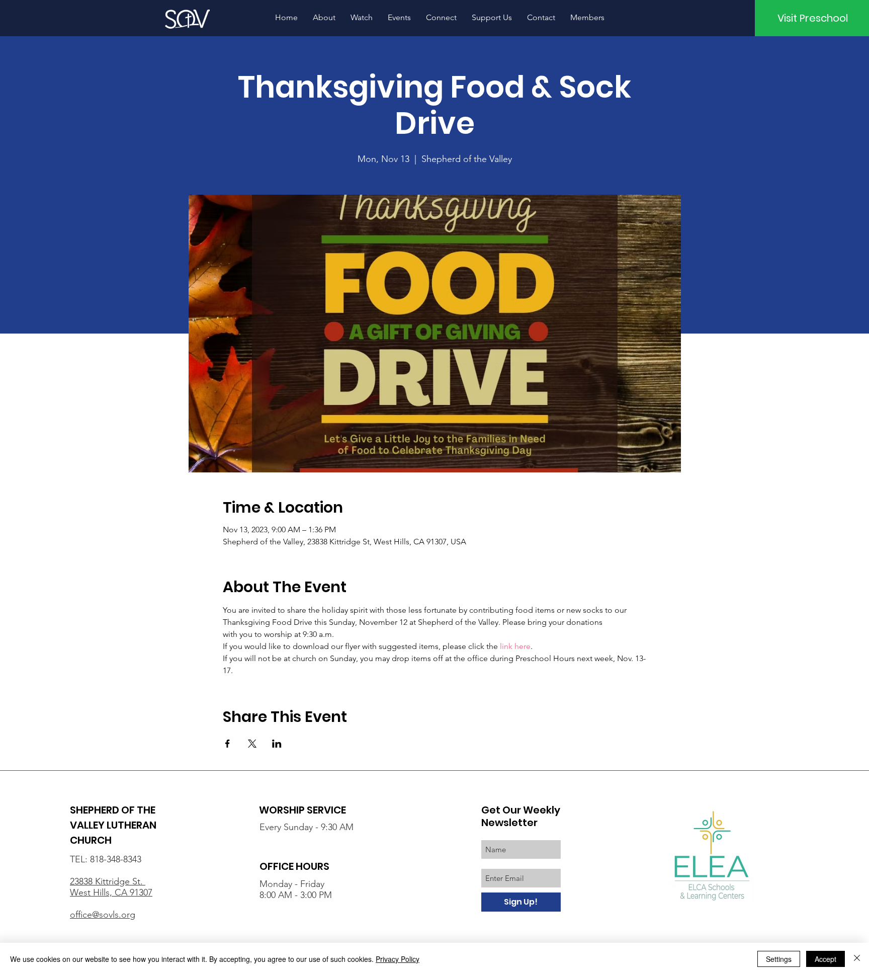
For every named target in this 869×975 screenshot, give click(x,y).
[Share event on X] (252, 744)
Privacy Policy (397, 959)
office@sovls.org (102, 914)
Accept (825, 959)
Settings (779, 959)
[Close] (857, 959)
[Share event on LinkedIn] (277, 744)
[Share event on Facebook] (227, 744)
